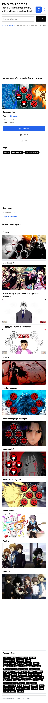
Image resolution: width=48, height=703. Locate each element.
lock (41, 688)
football (34, 686)
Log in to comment (10, 217)
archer (13, 683)
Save (25, 141)
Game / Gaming (10, 658)
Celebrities (8, 666)
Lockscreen (23, 658)
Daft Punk (7, 680)
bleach (26, 686)
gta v (6, 683)
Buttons (38, 680)
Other (28, 661)
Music (28, 663)
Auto (37, 669)
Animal (17, 669)
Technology (27, 666)
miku (16, 680)
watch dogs (31, 683)
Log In (44, 9)
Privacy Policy (21, 698)
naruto (6, 677)
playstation (8, 672)
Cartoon (20, 661)
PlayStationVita (35, 675)
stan (19, 686)
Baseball (21, 683)
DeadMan (15, 677)
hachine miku (38, 677)
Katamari (39, 672)
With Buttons (17, 152)
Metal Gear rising (32, 152)
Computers (8, 669)
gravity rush (26, 677)
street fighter (9, 688)
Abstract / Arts (9, 663)
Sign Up (38, 9)
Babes (36, 663)
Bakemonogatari (23, 688)
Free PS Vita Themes (8, 698)
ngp (31, 669)
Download (25, 129)
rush (41, 686)
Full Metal (22, 675)
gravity (34, 688)
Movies (21, 663)
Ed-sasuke (14, 116)
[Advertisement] (24, 52)
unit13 (6, 675)
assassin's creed (27, 680)
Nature (17, 666)
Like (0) (25, 135)
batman (18, 672)
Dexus (14, 675)
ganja (25, 669)
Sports (37, 666)
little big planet (9, 691)
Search (41, 19)
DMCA (29, 698)
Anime (11, 25)
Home (4, 25)
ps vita (20, 691)
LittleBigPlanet (9, 686)
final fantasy (28, 672)
